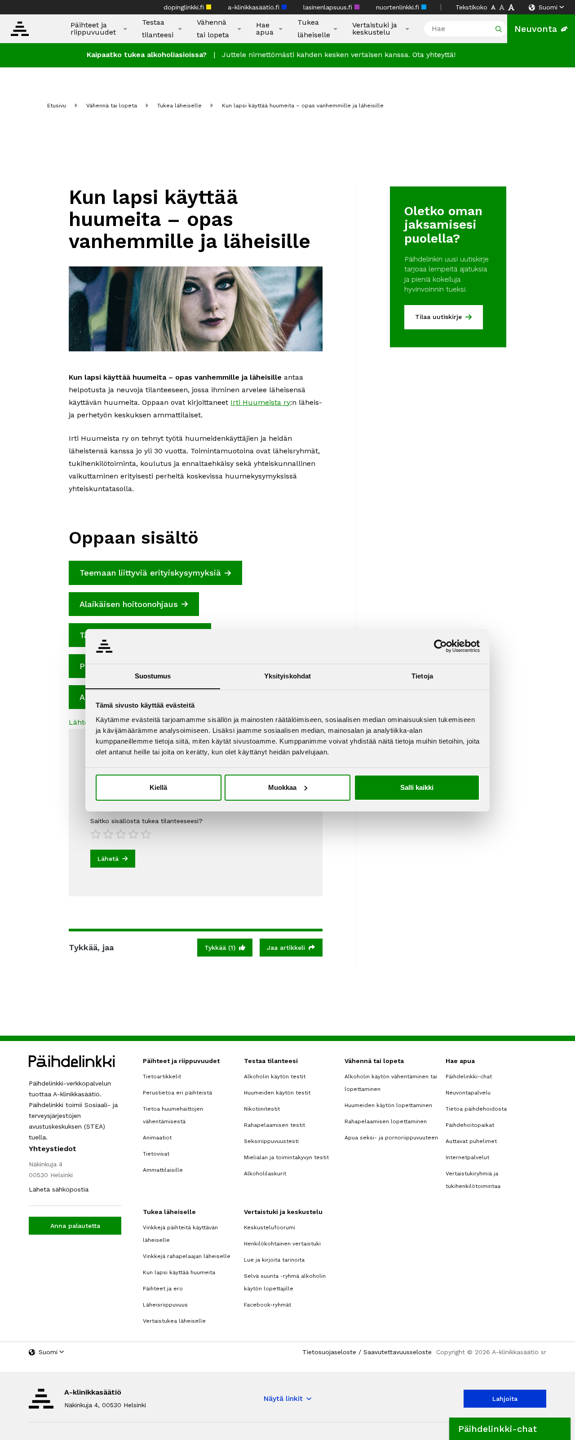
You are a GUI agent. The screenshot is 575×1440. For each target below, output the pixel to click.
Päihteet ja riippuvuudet (93, 29)
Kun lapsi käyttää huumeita (179, 1272)
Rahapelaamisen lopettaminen (386, 1121)
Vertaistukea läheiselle (174, 1321)
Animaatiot (157, 1137)
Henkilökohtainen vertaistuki (282, 1244)
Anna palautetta (75, 1225)
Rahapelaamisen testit (274, 1125)
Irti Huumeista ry (260, 402)
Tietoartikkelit (162, 1076)
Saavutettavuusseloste (397, 1352)
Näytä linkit (283, 1398)
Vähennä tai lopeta (213, 28)
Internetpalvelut (467, 1157)
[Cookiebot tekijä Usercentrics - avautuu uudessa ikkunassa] (440, 646)
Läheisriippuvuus (165, 1305)
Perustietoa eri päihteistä (177, 1093)
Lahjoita (505, 1398)
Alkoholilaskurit (265, 1173)
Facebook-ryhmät (267, 1305)
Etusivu (56, 105)
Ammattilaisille (163, 1170)
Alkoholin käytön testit (274, 1076)
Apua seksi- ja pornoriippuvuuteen (391, 1137)
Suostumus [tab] (153, 675)
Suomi (548, 7)
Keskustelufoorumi (269, 1227)
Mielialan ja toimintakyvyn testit (286, 1157)
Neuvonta (535, 28)
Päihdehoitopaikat (470, 1125)
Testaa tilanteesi (157, 28)
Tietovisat (156, 1154)
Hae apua (265, 29)
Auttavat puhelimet (471, 1141)
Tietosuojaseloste (329, 1352)
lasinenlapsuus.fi (328, 7)
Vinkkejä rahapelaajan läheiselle (186, 1256)
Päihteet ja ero (163, 1288)
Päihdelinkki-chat (469, 1076)
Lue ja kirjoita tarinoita (274, 1260)
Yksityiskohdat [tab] (287, 675)
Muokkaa (282, 787)
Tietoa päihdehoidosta (476, 1109)
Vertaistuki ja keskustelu (374, 29)
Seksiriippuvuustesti (271, 1141)
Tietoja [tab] (422, 675)
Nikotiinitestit (262, 1109)
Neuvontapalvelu (468, 1093)
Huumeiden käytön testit (277, 1093)
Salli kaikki (416, 787)
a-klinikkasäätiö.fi (255, 7)
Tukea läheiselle (313, 28)
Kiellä (158, 787)
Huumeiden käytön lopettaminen (388, 1105)
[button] (510, 1429)
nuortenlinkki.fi (398, 7)
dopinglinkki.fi (185, 7)
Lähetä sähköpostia (58, 1189)
